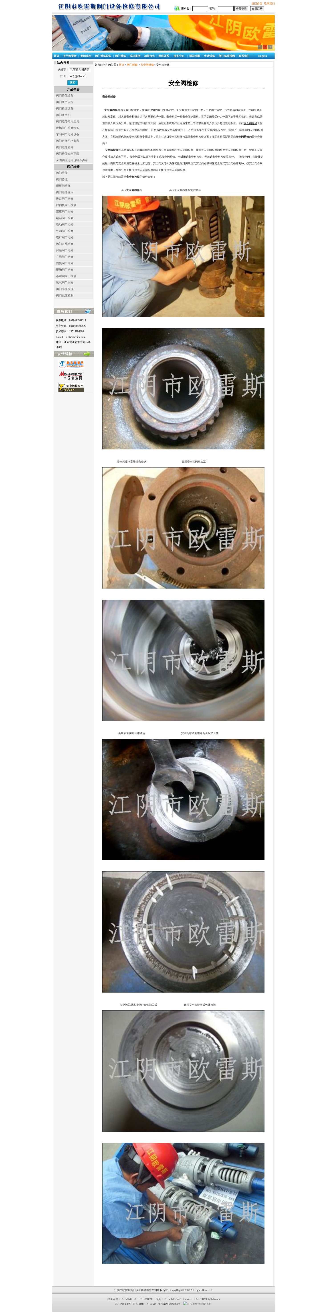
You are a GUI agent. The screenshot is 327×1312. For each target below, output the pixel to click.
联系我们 (269, 3)
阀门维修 (132, 64)
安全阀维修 (147, 64)
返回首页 (257, 3)
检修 (199, 156)
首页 (121, 64)
